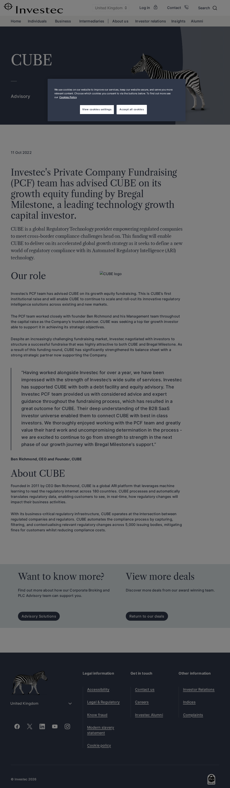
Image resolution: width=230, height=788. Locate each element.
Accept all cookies (131, 109)
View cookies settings (97, 109)
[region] (117, 100)
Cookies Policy (68, 97)
